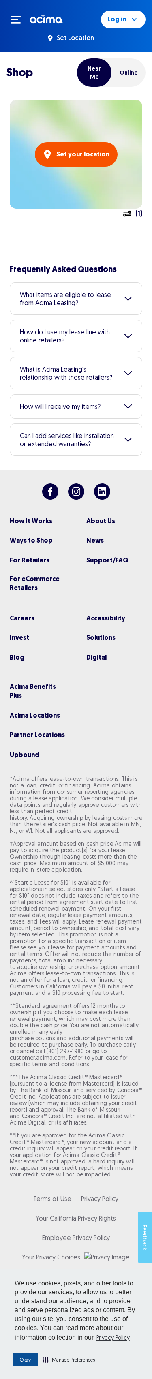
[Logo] (46, 19)
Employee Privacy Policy (76, 1238)
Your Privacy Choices (51, 1257)
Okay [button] (25, 1360)
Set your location (82, 154)
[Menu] (19, 19)
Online (129, 72)
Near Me (94, 72)
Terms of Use (52, 1199)
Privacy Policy (113, 1337)
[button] (68, 1359)
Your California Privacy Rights (76, 1218)
